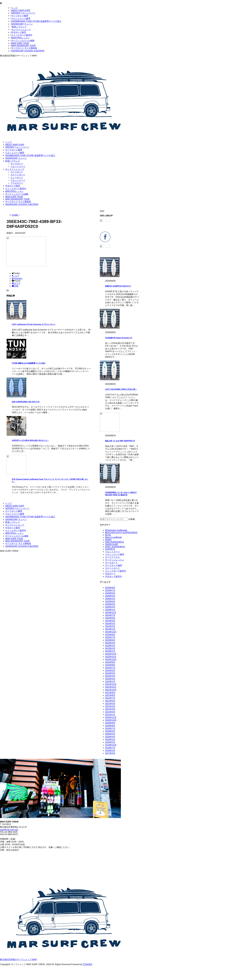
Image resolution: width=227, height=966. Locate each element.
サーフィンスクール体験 (22, 40)
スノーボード (17, 177)
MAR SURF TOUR (20, 43)
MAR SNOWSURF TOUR (23, 45)
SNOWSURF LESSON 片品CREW (27, 51)
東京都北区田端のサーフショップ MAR (18, 959)
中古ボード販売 (18, 32)
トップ (14, 8)
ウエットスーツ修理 (20, 18)
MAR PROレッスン (20, 38)
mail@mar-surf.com (9, 830)
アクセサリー (17, 183)
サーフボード (17, 164)
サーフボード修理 (19, 16)
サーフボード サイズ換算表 (24, 48)
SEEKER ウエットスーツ (23, 13)
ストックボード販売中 (21, 35)
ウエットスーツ (18, 166)
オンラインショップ (21, 29)
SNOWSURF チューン (22, 24)
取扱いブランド (19, 27)
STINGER (87, 964)
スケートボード (18, 175)
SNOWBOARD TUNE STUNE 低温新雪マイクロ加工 (36, 21)
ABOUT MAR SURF (20, 10)
